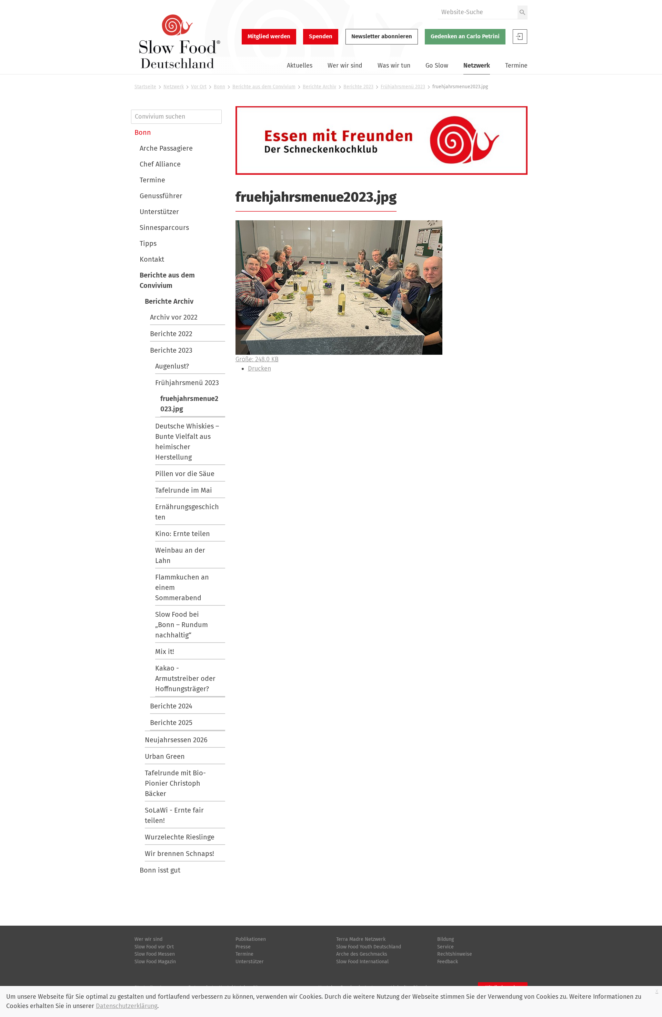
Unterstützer (159, 212)
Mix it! (164, 651)
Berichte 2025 (171, 722)
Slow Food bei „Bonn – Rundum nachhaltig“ (181, 624)
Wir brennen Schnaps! (179, 853)
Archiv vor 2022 (174, 317)
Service (445, 947)
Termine (516, 65)
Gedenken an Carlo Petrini (465, 36)
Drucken (259, 368)
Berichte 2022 (171, 334)
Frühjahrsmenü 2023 (403, 87)
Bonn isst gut (160, 870)
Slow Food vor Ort (154, 947)
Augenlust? (172, 366)
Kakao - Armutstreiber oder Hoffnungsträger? (185, 678)
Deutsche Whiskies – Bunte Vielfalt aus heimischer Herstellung (187, 441)
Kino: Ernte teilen (182, 534)
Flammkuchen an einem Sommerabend (182, 587)
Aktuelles (299, 65)
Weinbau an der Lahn (180, 555)
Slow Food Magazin (155, 962)
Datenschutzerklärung (126, 1006)
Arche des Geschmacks (361, 954)
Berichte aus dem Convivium (263, 87)
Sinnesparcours (164, 227)
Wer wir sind (345, 65)
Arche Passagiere (166, 148)
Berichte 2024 (171, 706)
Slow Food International (362, 962)
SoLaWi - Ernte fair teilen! (174, 815)
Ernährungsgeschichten (187, 512)
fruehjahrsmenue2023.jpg (189, 403)
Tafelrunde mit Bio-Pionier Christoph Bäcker (175, 783)
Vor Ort (199, 87)
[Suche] (523, 12)
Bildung (445, 939)
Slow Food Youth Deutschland (368, 947)
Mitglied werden (269, 36)
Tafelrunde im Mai (183, 490)
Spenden (320, 36)
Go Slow (436, 65)
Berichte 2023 (358, 87)
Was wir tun (394, 65)
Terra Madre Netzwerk (360, 939)
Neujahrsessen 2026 (176, 740)
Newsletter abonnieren (381, 36)
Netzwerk (476, 65)
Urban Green (165, 756)
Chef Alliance (160, 164)
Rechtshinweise (454, 954)
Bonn (219, 87)
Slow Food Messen (154, 954)
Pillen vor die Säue (184, 474)
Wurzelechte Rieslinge (179, 837)
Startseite (145, 87)
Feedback (447, 962)
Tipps (148, 243)
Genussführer (161, 196)
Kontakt (152, 259)
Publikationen (250, 939)
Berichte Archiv (319, 87)
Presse (243, 947)
